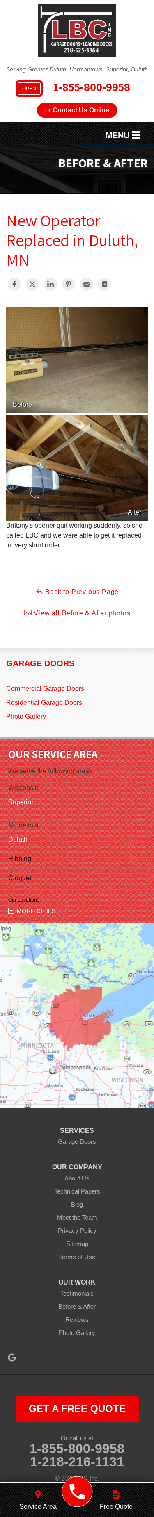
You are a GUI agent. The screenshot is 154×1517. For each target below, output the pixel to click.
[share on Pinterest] (68, 284)
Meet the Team (77, 1217)
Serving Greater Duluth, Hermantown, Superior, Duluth (77, 69)
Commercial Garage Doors (45, 688)
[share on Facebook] (14, 284)
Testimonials (77, 1293)
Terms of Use (77, 1256)
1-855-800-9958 (76, 87)
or (77, 110)
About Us (77, 1178)
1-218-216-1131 (77, 1461)
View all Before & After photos (81, 613)
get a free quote (77, 1408)
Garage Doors (40, 663)
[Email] (86, 284)
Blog (77, 1204)
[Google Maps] (12, 1357)
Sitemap (77, 1243)
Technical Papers (77, 1191)
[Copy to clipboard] (104, 284)
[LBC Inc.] (77, 1491)
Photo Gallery (26, 716)
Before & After (77, 1306)
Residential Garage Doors (44, 702)
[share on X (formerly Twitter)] (32, 284)
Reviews (77, 1319)
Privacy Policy (77, 1230)
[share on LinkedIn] (50, 284)
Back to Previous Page (81, 591)
